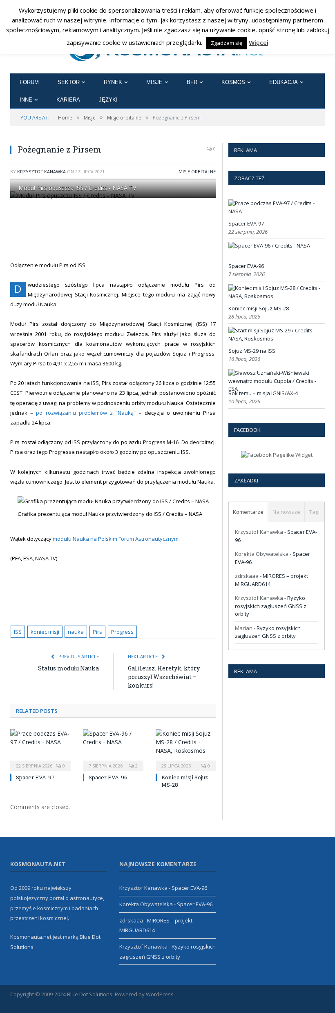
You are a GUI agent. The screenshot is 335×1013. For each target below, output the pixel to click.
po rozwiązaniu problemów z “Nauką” (86, 412)
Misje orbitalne (197, 171)
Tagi (314, 511)
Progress (122, 631)
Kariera (68, 100)
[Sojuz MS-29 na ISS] (275, 338)
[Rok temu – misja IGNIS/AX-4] (275, 388)
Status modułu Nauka (68, 668)
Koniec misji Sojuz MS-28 (258, 308)
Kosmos (233, 82)
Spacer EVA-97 (35, 777)
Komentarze (248, 511)
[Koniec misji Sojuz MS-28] (186, 749)
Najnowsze (286, 511)
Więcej (258, 42)
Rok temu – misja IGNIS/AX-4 (263, 393)
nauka (76, 631)
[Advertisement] (163, 229)
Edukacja (283, 82)
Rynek (113, 82)
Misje (154, 82)
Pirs (97, 631)
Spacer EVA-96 (108, 777)
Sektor (69, 82)
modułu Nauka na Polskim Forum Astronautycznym (116, 538)
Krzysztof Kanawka (41, 171)
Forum (29, 82)
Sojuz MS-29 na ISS (251, 350)
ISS (18, 631)
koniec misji (45, 631)
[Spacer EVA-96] (113, 749)
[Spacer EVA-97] (40, 749)
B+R (192, 82)
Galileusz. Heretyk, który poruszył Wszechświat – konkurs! (164, 676)
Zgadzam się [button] (226, 42)
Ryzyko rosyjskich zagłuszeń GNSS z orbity (270, 605)
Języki (108, 100)
